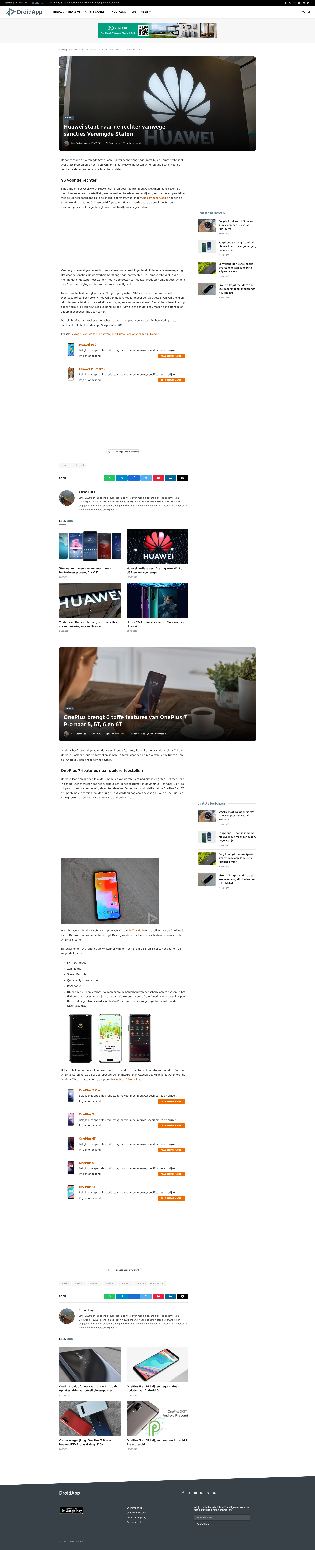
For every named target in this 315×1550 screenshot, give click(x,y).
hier (124, 320)
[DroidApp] (25, 12)
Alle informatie (171, 356)
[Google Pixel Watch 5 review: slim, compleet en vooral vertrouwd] (207, 225)
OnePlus (65, 1283)
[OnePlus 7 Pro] (71, 1101)
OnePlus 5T (87, 1187)
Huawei (65, 465)
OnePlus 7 (86, 1114)
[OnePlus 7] (71, 1125)
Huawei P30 (87, 345)
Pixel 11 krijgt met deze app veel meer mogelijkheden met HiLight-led (237, 289)
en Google (162, 197)
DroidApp (63, 49)
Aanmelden (203, 1524)
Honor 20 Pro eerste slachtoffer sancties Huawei (155, 624)
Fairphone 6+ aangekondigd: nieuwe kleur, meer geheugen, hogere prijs (86, 2)
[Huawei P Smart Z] (71, 379)
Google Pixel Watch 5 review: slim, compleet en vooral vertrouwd (236, 225)
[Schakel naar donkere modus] (303, 12)
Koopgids (119, 11)
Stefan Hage (82, 143)
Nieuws (58, 11)
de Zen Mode (136, 930)
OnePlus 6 (86, 1163)
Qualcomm (148, 197)
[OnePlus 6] (71, 1173)
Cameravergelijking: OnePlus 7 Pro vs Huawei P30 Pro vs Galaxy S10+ (85, 1442)
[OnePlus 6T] (71, 1149)
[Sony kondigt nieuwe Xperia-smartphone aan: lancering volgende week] (207, 268)
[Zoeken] (308, 12)
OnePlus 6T (87, 1138)
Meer (144, 11)
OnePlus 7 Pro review (127, 1079)
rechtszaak (78, 465)
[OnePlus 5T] (71, 1198)
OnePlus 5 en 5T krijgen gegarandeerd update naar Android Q (153, 1388)
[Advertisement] (124, 239)
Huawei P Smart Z (92, 369)
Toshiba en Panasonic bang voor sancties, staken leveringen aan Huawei (88, 624)
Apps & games (95, 11)
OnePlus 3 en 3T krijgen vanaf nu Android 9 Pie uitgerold (157, 1442)
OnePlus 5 (79, 1283)
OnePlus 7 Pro (89, 1090)
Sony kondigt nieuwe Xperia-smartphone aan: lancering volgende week (236, 267)
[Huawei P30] (71, 355)
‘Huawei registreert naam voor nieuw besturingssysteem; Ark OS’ (85, 570)
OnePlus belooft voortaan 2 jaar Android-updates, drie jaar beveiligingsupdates (88, 1388)
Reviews (74, 11)
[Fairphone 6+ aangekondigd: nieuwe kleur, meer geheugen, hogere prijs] (207, 246)
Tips (133, 11)
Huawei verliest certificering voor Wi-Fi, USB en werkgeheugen (154, 570)
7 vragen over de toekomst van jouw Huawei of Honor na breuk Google (115, 334)
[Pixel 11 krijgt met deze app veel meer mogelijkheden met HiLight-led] (207, 289)
